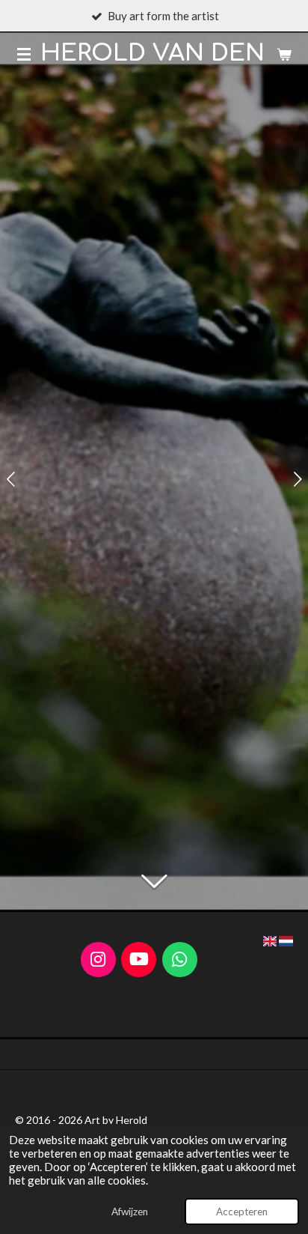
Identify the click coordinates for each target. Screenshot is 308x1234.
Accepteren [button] (242, 1212)
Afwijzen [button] (129, 1212)
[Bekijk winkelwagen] (284, 54)
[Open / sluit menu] (23, 54)
